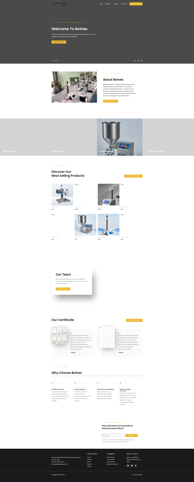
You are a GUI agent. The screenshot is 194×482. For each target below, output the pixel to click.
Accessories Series (112, 464)
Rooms (89, 462)
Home (101, 4)
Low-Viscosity (111, 459)
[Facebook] (128, 465)
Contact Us (124, 4)
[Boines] (60, 3)
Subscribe (131, 435)
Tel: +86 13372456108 (58, 462)
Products (107, 4)
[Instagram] (135, 465)
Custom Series (111, 462)
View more (55, 60)
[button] (136, 3)
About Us (116, 4)
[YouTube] (131, 465)
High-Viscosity (111, 457)
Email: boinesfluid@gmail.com (59, 464)
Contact (89, 466)
